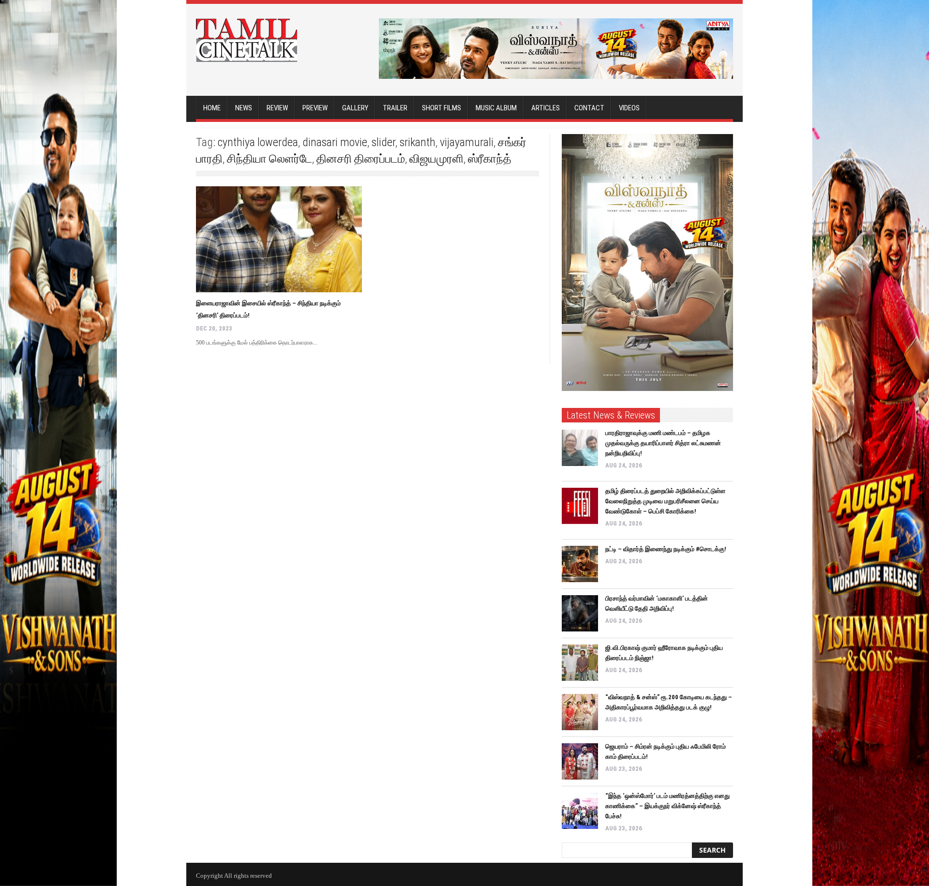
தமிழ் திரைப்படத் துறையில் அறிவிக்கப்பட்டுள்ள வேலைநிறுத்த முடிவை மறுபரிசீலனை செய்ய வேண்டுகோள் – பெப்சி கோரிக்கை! (665, 501)
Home (212, 108)
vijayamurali (467, 142)
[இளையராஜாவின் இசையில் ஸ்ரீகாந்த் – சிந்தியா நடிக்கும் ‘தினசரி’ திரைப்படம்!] (279, 239)
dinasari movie (334, 142)
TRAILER (395, 108)
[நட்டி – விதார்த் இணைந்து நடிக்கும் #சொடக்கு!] (580, 564)
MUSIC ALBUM (496, 108)
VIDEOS (629, 108)
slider (383, 142)
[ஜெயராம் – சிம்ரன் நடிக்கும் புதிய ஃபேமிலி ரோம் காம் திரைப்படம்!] (580, 761)
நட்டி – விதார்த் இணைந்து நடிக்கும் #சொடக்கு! (665, 549)
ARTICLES (545, 108)
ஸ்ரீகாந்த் (489, 158)
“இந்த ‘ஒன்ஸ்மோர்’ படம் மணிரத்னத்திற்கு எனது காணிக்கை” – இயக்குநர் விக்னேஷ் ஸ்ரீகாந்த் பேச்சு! (667, 806)
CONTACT (589, 108)
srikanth (417, 142)
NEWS (243, 108)
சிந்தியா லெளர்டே (269, 158)
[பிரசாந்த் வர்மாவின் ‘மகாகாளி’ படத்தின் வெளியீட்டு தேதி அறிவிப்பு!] (580, 613)
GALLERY (355, 108)
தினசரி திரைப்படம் (360, 158)
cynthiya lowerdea (258, 142)
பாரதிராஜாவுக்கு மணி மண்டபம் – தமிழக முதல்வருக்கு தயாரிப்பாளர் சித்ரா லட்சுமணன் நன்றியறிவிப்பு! (663, 443)
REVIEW (277, 108)
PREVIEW (315, 108)
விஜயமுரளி (436, 158)
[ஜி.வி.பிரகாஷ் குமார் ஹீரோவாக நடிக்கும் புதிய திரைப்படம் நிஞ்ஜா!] (580, 663)
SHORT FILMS (441, 108)
